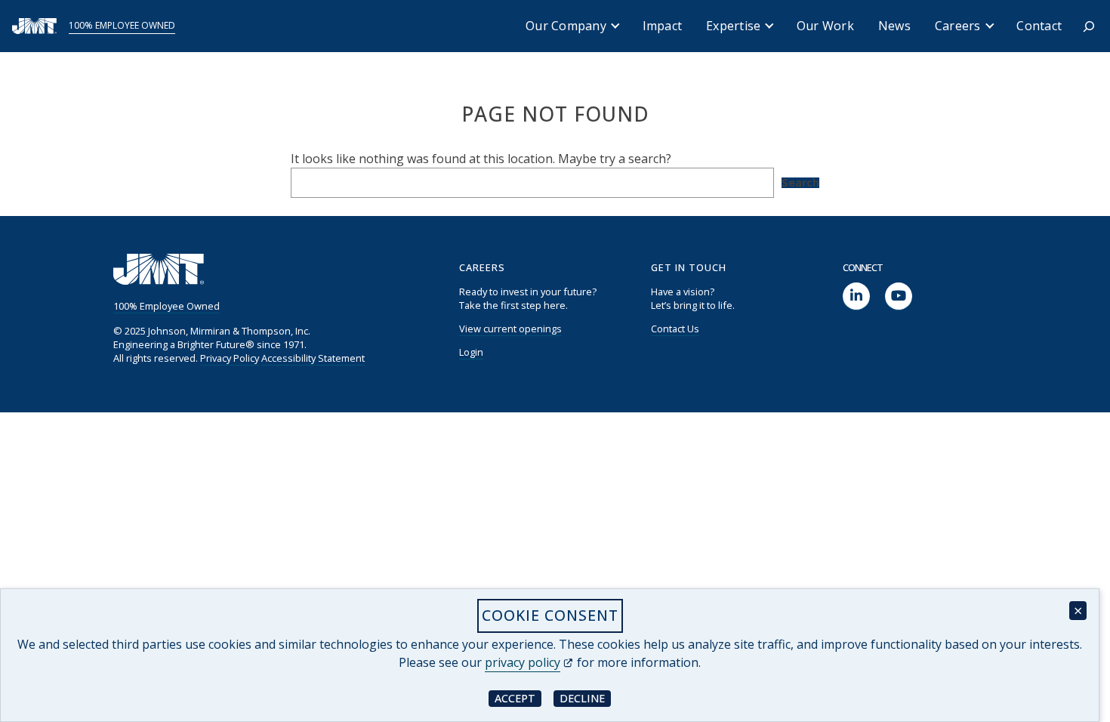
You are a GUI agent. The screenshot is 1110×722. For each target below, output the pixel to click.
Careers (958, 25)
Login (471, 352)
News (894, 25)
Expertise (733, 25)
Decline (585, 697)
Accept (518, 697)
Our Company (566, 25)
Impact (663, 25)
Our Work (825, 25)
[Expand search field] (1089, 26)
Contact (1039, 25)
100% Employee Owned (122, 25)
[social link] (856, 296)
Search (800, 182)
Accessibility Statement (313, 358)
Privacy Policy (229, 358)
